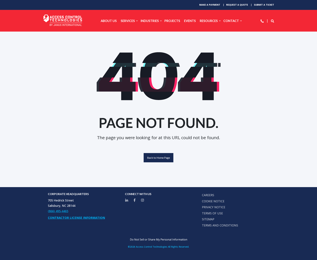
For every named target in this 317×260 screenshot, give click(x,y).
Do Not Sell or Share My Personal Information (158, 239)
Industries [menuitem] (150, 21)
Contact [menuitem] (231, 21)
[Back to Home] (63, 21)
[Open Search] (272, 21)
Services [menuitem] (128, 21)
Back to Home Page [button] (158, 157)
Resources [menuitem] (209, 21)
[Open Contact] (262, 21)
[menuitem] (209, 5)
